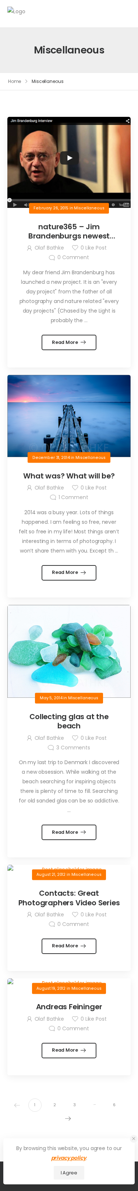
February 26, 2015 (50, 208)
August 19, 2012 (51, 988)
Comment (73, 257)
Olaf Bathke (49, 247)
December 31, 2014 (51, 457)
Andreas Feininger (69, 1007)
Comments (73, 747)
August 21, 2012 (51, 874)
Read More (65, 342)
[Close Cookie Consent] (134, 1139)
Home (14, 81)
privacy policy (68, 1158)
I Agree (69, 1172)
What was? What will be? (68, 476)
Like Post (93, 247)
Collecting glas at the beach (69, 721)
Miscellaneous (89, 208)
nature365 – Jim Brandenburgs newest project (69, 236)
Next (68, 1118)
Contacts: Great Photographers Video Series (69, 898)
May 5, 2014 (51, 698)
